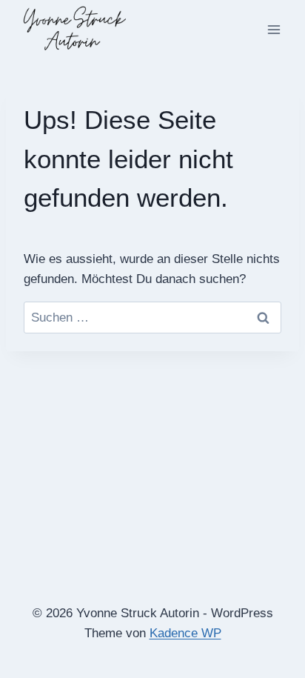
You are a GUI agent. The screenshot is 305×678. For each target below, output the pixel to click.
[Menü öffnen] (273, 29)
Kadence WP (185, 633)
